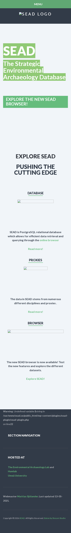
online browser (49, 240)
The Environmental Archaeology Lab (28, 467)
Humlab (12, 471)
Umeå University (17, 475)
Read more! (35, 248)
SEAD (22, 518)
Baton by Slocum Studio (54, 518)
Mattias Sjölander (27, 496)
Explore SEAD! (35, 378)
